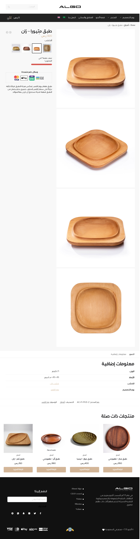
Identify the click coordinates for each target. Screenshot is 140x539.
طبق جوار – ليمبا (84, 459)
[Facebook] (40, 514)
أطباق (126, 25)
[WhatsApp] (18, 514)
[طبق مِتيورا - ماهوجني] (7, 32)
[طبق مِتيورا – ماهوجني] (26, 48)
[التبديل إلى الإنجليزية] (58, 18)
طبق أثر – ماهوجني (51, 459)
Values (79, 509)
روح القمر (55, 390)
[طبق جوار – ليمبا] (84, 438)
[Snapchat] (24, 514)
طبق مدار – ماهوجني (117, 459)
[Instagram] (29, 514)
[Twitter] (35, 514)
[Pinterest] (12, 514)
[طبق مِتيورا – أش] (47, 48)
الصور (131, 355)
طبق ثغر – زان (18, 459)
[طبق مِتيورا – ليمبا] (16, 48)
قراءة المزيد (118, 470)
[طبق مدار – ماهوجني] (117, 438)
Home (133, 25)
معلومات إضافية (118, 355)
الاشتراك (42, 507)
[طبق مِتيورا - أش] (10, 32)
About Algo (77, 489)
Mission (78, 504)
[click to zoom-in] (95, 68)
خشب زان (54, 384)
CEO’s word (76, 494)
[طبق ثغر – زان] (18, 438)
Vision (79, 499)
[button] (13, 18)
